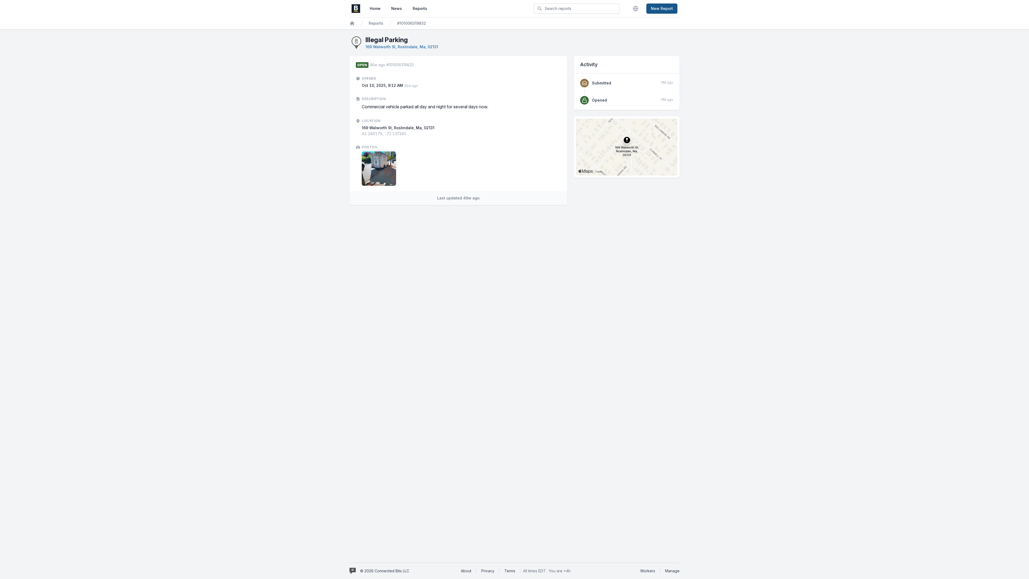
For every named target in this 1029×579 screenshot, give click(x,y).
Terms (509, 571)
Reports (420, 8)
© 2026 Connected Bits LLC (384, 571)
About (466, 571)
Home (375, 8)
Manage (672, 571)
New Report (662, 8)
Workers (647, 571)
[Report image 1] (379, 168)
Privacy (487, 571)
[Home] (352, 23)
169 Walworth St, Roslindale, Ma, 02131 (402, 46)
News (396, 8)
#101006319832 (411, 23)
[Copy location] (409, 133)
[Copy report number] (416, 64)
